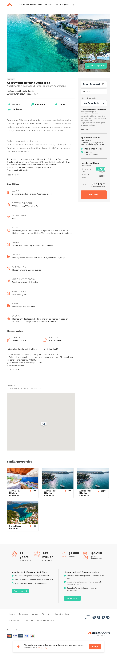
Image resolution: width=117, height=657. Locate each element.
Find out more (19, 591)
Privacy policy (42, 648)
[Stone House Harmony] (22, 513)
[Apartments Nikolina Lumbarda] (22, 478)
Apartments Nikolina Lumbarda (15, 493)
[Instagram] (94, 617)
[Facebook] (98, 617)
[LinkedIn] (108, 617)
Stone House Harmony (15, 527)
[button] (93, 183)
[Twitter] (103, 617)
